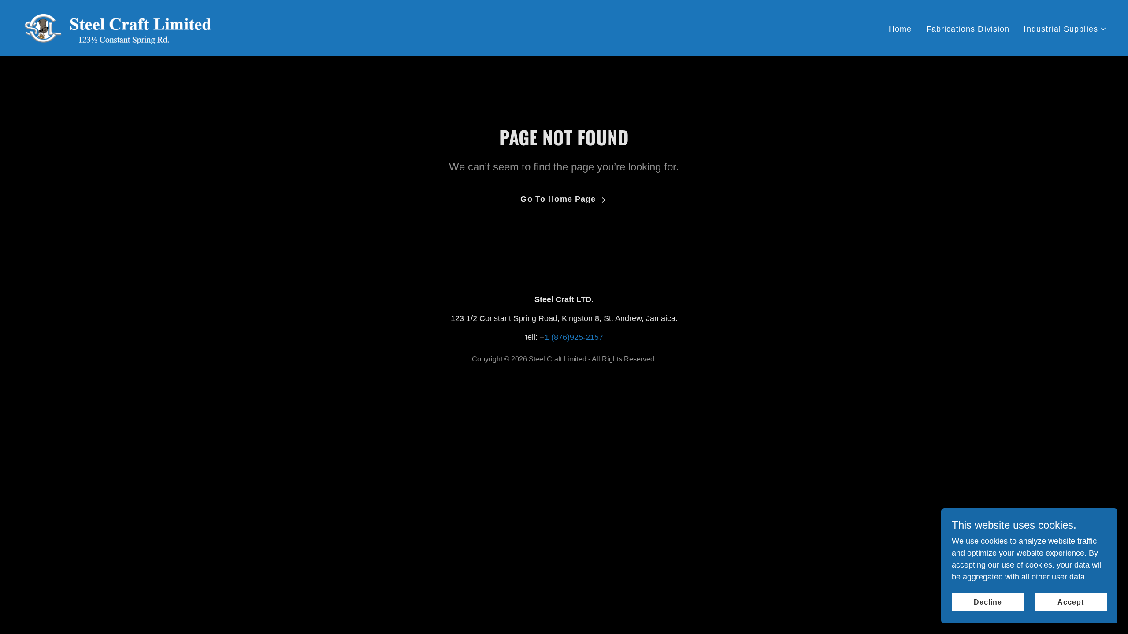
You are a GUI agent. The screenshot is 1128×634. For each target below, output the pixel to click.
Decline (988, 602)
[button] (1065, 29)
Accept (1071, 602)
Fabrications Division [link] (968, 29)
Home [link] (900, 29)
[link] (119, 27)
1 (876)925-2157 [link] (574, 337)
